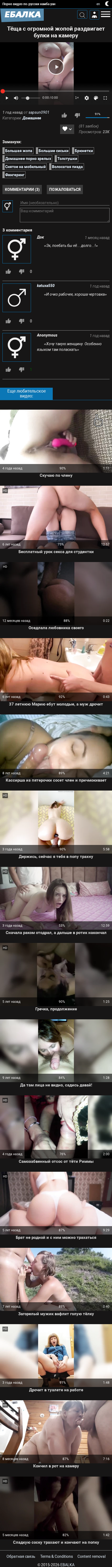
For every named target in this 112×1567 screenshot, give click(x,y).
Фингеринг (14, 175)
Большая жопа (18, 150)
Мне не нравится (77, 115)
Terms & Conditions (56, 1556)
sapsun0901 (39, 112)
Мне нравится (64, 115)
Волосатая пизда (67, 167)
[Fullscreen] (105, 98)
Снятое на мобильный (25, 167)
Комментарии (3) (22, 189)
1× (77, 98)
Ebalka (67, 1565)
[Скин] (96, 98)
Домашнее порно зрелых (28, 158)
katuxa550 (46, 285)
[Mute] (16, 98)
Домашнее (32, 118)
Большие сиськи (54, 150)
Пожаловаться (64, 189)
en (98, 4)
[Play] (56, 67)
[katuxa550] (17, 298)
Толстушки (67, 158)
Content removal (91, 1556)
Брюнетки (84, 150)
